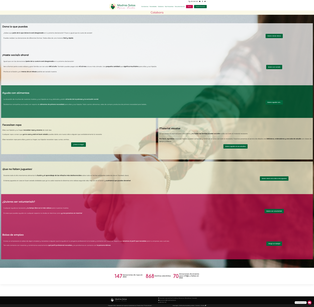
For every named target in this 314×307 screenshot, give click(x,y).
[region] (157, 276)
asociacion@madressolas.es (167, 300)
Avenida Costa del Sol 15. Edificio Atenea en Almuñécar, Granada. (178, 298)
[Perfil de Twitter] (205, 1)
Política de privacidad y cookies (186, 305)
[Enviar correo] (200, 1)
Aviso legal (175, 305)
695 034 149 (194, 1)
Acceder (203, 305)
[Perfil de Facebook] (202, 1)
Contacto (197, 305)
